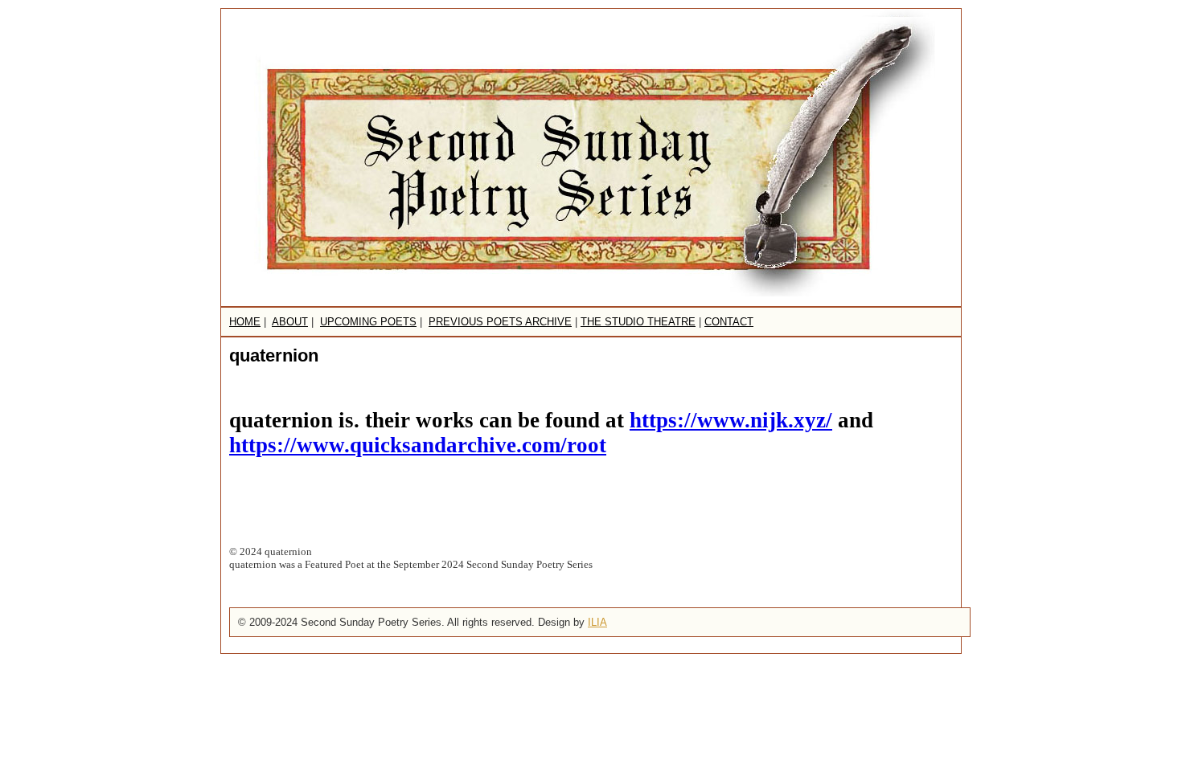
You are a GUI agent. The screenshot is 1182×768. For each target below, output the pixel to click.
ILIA (597, 622)
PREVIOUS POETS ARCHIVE (500, 322)
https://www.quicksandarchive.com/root (417, 445)
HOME (245, 322)
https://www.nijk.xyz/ (731, 420)
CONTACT (728, 322)
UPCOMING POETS (368, 322)
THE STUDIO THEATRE (638, 322)
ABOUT (290, 322)
